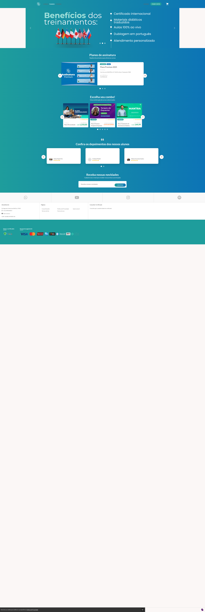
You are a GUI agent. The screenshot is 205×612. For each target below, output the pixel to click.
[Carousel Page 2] (102, 43)
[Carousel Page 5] (107, 129)
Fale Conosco (6, 213)
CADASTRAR (120, 185)
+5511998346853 (7, 210)
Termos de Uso (45, 211)
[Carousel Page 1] (100, 43)
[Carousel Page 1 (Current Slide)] (100, 88)
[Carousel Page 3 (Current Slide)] (105, 43)
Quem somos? (76, 208)
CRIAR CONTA (156, 4)
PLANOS (52, 4)
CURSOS (45, 4)
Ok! (143, 609)
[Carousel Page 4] (105, 129)
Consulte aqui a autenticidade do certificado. (101, 208)
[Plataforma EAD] (202, 609)
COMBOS (58, 4)
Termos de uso (60, 211)
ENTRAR (146, 4)
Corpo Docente (45, 208)
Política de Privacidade (63, 208)
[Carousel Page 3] (105, 88)
